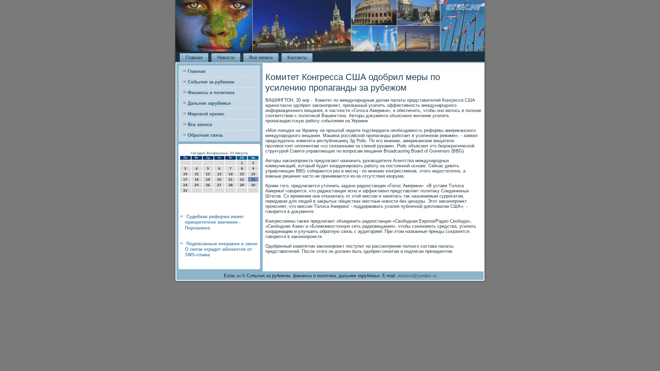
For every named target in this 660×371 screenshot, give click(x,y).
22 (242, 179)
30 (253, 185)
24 (185, 185)
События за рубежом (211, 82)
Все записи (261, 57)
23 (253, 179)
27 (219, 185)
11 (197, 174)
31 (185, 190)
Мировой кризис (206, 113)
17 (185, 179)
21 (231, 179)
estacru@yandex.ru (417, 275)
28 (231, 185)
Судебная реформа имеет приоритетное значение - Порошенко (214, 222)
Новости (225, 57)
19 (208, 179)
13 (219, 174)
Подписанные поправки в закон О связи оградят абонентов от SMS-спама (221, 249)
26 (208, 185)
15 (242, 174)
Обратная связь (205, 135)
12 (208, 174)
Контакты (297, 57)
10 (185, 174)
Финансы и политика (211, 92)
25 (197, 185)
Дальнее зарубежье (209, 103)
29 (242, 185)
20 (219, 179)
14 (231, 174)
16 (253, 174)
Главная (194, 57)
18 (197, 179)
